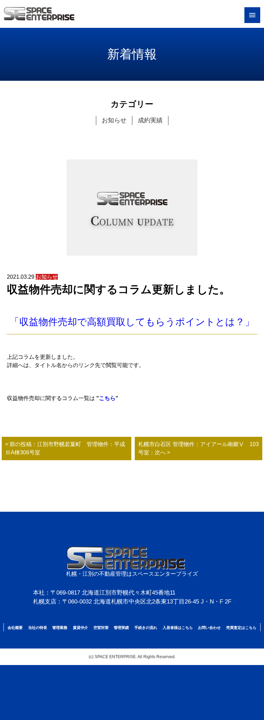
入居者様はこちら (178, 627)
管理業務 (59, 627)
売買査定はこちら (241, 627)
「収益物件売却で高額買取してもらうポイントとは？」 (132, 322)
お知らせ (114, 120)
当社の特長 (37, 627)
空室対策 (101, 627)
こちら (107, 398)
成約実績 (150, 120)
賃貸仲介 (80, 627)
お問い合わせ (209, 627)
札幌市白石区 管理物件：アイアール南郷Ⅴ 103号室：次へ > (198, 448)
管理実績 (121, 627)
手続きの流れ (145, 627)
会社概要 (15, 627)
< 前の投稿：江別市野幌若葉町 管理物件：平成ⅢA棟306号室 (65, 448)
